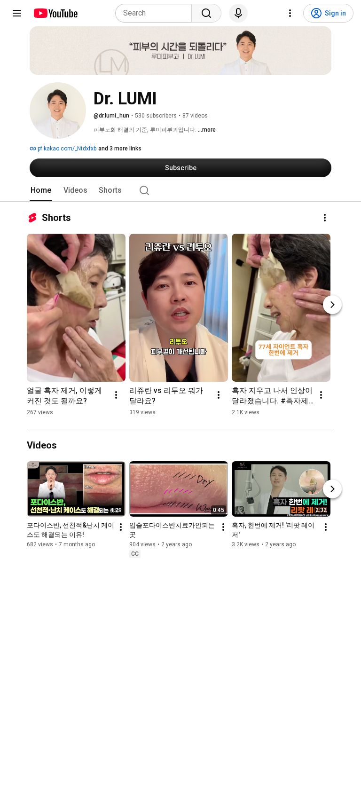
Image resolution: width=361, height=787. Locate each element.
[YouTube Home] (55, 13)
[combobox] (156, 13)
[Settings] (290, 13)
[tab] (41, 190)
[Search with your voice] (238, 13)
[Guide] (17, 13)
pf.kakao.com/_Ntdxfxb (66, 148)
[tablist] (180, 190)
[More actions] (324, 217)
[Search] (206, 13)
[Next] (332, 304)
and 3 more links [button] (119, 148)
